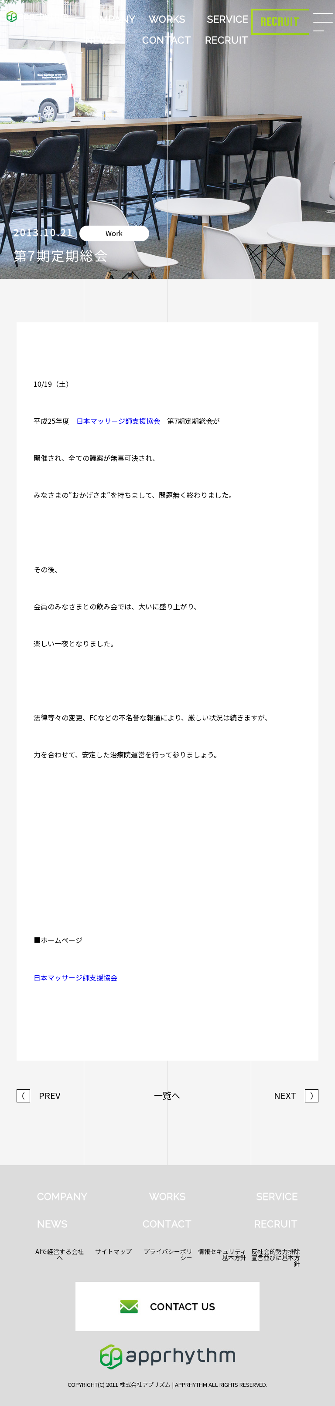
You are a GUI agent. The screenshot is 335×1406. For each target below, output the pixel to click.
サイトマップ (113, 1251)
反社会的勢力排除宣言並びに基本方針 (275, 1257)
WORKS (167, 19)
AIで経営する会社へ (59, 1254)
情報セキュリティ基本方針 (222, 1254)
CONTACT (166, 40)
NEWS (100, 40)
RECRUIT (227, 40)
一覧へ (167, 1095)
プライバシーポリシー (168, 1254)
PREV (39, 1095)
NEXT (296, 1095)
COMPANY (110, 19)
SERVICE (228, 19)
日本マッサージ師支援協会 (118, 421)
